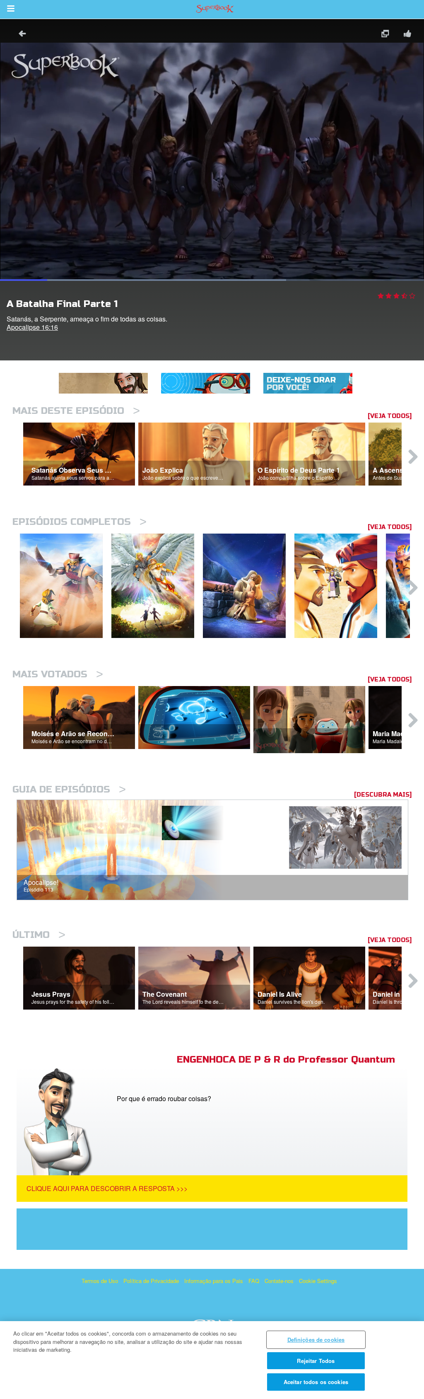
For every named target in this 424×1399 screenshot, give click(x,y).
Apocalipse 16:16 (32, 327)
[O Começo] (157, 586)
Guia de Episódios (69, 789)
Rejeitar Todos (316, 1361)
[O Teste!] (248, 586)
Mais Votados (57, 674)
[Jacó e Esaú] (340, 586)
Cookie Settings (318, 1281)
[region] (212, 1360)
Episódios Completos (79, 521)
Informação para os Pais (213, 1281)
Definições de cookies (316, 1339)
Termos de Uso (100, 1281)
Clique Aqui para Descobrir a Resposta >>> (107, 1188)
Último (38, 934)
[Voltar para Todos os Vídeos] (19, 34)
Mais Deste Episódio (76, 410)
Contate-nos (279, 1281)
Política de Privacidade (151, 1281)
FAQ (253, 1281)
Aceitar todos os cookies (316, 1382)
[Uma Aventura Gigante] (65, 586)
